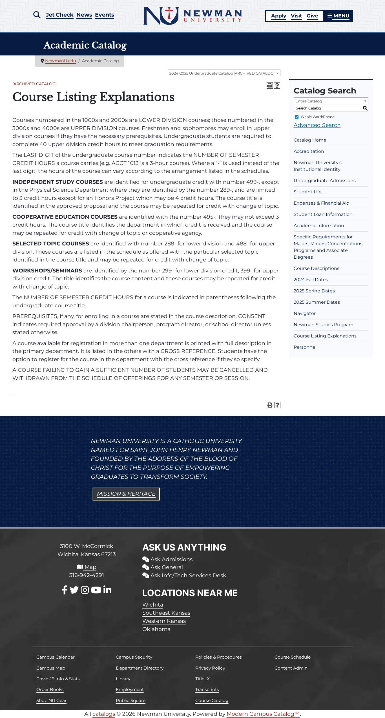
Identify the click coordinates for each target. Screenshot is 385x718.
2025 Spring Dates (314, 291)
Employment (130, 689)
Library (123, 678)
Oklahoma (156, 629)
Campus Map (50, 668)
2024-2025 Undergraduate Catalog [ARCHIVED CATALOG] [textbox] (222, 73)
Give (312, 16)
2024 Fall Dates (311, 279)
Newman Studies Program (323, 324)
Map (89, 566)
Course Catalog (212, 700)
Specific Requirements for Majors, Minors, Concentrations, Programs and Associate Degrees (328, 247)
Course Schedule (293, 657)
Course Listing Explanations (325, 336)
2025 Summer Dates (317, 302)
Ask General (166, 567)
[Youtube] (96, 590)
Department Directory (139, 668)
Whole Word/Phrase (318, 117)
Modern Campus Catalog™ (263, 713)
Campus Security (134, 657)
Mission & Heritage (126, 494)
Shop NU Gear (51, 700)
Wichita (152, 604)
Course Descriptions (316, 268)
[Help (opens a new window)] (277, 85)
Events (104, 14)
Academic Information (319, 225)
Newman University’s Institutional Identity (318, 166)
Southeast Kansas (166, 612)
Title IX (202, 678)
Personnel (305, 347)
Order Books (50, 689)
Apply (278, 16)
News (84, 14)
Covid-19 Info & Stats (58, 678)
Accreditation (309, 151)
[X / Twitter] (74, 590)
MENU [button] (340, 16)
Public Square (130, 700)
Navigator (305, 313)
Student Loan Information (323, 214)
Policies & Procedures (218, 657)
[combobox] (224, 73)
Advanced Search (317, 125)
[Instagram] (85, 590)
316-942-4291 (86, 575)
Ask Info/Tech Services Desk (187, 575)
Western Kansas (164, 621)
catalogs (103, 713)
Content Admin (291, 668)
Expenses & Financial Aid (321, 203)
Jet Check (60, 14)
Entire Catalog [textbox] (308, 101)
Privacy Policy (210, 668)
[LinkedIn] (107, 590)
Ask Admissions (171, 559)
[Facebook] (64, 590)
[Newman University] (192, 15)
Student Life (308, 191)
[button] (37, 15)
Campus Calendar (55, 657)
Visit (296, 16)
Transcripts (207, 689)
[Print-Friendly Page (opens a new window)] (270, 85)
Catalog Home (310, 140)
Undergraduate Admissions (325, 180)
